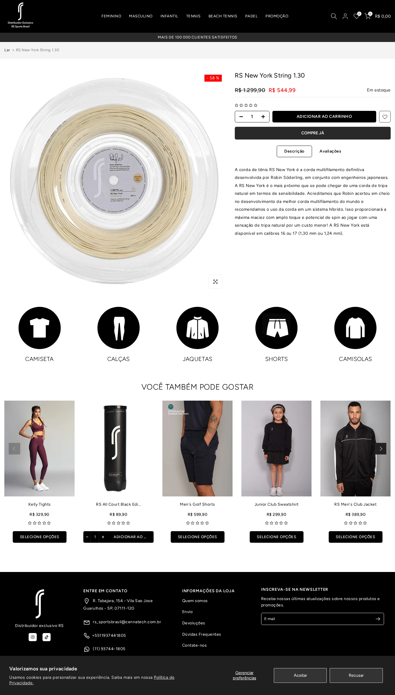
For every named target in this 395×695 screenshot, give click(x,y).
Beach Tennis (222, 16)
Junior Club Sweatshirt (276, 504)
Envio (187, 611)
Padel (251, 16)
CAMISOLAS (355, 358)
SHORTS (276, 358)
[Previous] (14, 448)
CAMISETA (39, 358)
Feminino (111, 16)
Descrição (294, 150)
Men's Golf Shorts (197, 504)
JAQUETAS (197, 358)
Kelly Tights (39, 504)
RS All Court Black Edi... (118, 504)
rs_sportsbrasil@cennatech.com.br (126, 621)
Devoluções (193, 623)
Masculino (141, 16)
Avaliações (330, 150)
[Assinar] (375, 619)
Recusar (356, 675)
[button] (246, 106)
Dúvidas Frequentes (201, 634)
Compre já (312, 133)
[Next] (380, 448)
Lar (7, 50)
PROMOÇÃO (276, 16)
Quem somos (195, 600)
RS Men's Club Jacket (355, 504)
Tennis (193, 16)
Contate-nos (194, 645)
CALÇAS (118, 358)
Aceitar (300, 675)
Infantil (169, 16)
